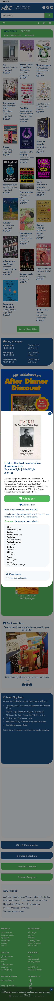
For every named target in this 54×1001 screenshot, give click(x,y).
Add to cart (28, 498)
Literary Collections (19, 577)
